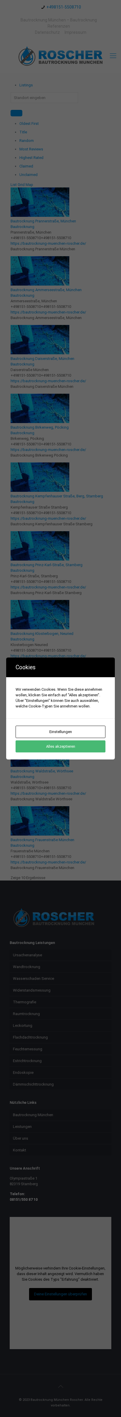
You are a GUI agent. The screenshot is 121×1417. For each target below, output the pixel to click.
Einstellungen (60, 732)
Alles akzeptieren (60, 746)
